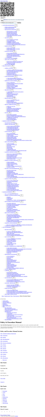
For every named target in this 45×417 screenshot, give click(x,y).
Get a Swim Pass (10, 40)
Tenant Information (12, 176)
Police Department (11, 266)
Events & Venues (9, 51)
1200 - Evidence (3, 354)
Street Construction (12, 164)
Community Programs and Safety (15, 91)
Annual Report (9, 313)
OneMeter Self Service (12, 134)
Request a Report (11, 96)
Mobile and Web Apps (10, 124)
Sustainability (8, 277)
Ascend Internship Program (14, 275)
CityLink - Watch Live (10, 283)
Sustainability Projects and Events (16, 281)
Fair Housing (10, 171)
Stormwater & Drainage (13, 186)
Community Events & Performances (15, 54)
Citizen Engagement (10, 315)
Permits (9, 197)
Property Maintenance (12, 185)
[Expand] (16, 25)
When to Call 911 (11, 106)
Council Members (11, 239)
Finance (9, 258)
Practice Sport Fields (12, 34)
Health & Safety (7, 65)
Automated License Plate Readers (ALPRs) (14, 318)
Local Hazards (10, 84)
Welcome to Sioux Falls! (11, 294)
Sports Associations (12, 33)
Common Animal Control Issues (14, 70)
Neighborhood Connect (11, 122)
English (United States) (13, 19)
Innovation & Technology (13, 262)
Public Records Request (13, 189)
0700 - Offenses (3, 344)
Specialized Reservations (13, 55)
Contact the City (9, 178)
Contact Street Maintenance (14, 166)
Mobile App (5, 400)
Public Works (10, 267)
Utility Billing (8, 131)
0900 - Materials (3, 348)
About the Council (11, 240)
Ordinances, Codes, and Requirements (16, 200)
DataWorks (5, 398)
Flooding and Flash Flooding (14, 88)
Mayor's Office (8, 229)
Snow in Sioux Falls (12, 163)
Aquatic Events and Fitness (14, 43)
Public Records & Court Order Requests (17, 291)
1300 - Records (3, 356)
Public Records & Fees (12, 290)
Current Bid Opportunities (13, 215)
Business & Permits (7, 191)
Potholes (9, 182)
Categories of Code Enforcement (15, 79)
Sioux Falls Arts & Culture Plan (15, 61)
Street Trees (10, 165)
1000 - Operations (3, 350)
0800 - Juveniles (3, 346)
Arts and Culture (9, 59)
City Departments (11, 188)
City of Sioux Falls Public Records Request (17, 293)
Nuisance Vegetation (12, 181)
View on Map (2, 378)
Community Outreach (12, 117)
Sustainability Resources (13, 280)
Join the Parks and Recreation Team (16, 274)
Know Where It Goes (12, 155)
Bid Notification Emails (12, 214)
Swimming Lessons (11, 41)
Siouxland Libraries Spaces (14, 56)
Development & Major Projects (12, 201)
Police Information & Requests (14, 115)
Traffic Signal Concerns (13, 184)
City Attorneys (10, 256)
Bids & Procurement (10, 212)
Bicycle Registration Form (11, 317)
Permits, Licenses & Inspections (12, 195)
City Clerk (9, 242)
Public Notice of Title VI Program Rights (14, 316)
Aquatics (7, 37)
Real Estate (10, 208)
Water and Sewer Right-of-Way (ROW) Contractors (19, 140)
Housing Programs (11, 170)
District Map (10, 244)
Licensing (9, 199)
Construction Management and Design (16, 204)
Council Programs (11, 243)
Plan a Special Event (12, 53)
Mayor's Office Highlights (13, 234)
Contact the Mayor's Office (14, 231)
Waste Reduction (11, 158)
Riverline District (11, 211)
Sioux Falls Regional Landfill (14, 153)
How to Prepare (11, 82)
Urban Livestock (11, 73)
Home (3, 296)
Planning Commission (12, 209)
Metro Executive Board (13, 111)
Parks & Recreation (9, 28)
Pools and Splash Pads (12, 39)
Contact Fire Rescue (12, 94)
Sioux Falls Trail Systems (13, 48)
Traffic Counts (11, 167)
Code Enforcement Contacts (14, 78)
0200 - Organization (3, 335)
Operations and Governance (14, 108)
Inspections (10, 198)
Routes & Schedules (12, 144)
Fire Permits (10, 95)
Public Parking (10, 162)
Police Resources (11, 118)
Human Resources (11, 261)
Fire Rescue (7, 89)
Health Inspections (12, 102)
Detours (9, 145)
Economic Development (13, 205)
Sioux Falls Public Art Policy (14, 62)
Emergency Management (11, 80)
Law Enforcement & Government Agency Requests (19, 292)
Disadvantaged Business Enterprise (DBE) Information (20, 219)
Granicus (16, 416)
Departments (5, 391)
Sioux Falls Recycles (12, 154)
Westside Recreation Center (14, 35)
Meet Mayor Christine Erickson (15, 232)
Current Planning (11, 207)
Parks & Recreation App (10, 27)
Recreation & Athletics (10, 29)
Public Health (10, 101)
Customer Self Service (12, 128)
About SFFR (9, 92)
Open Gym (9, 36)
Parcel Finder (10, 175)
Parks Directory (11, 47)
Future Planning (11, 206)
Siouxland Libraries (10, 64)
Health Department (12, 260)
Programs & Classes (12, 31)
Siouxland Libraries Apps (13, 129)
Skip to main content (4, 0)
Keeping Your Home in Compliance (15, 174)
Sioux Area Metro (9, 141)
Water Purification (11, 137)
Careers (9, 107)
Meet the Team (10, 233)
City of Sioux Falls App (12, 180)
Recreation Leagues (12, 32)
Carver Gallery (11, 63)
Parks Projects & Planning (13, 210)
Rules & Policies (11, 146)
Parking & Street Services (11, 160)
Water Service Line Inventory (14, 139)
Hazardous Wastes (11, 156)
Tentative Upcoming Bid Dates (14, 216)
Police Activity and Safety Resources (16, 116)
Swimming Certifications (13, 42)
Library (9, 263)
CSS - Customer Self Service (11, 193)
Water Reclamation (12, 138)
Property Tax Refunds (12, 173)
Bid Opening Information (13, 217)
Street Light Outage (12, 183)
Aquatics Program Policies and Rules (16, 44)
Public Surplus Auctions (13, 220)
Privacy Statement (3, 415)
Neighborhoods (11, 172)
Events (4, 395)
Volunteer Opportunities (11, 58)
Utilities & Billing (11, 187)
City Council (8, 236)
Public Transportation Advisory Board (16, 150)
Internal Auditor (11, 241)
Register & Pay (5, 397)
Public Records (8, 288)
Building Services (11, 203)
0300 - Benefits (3, 337)
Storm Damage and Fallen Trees (15, 83)
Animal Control (9, 68)
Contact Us (2, 382)
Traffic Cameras (11, 87)
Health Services (9, 98)
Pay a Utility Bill (11, 133)
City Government (7, 227)
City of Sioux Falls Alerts (13, 126)
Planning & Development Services (15, 268)
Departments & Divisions (11, 254)
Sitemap (8, 415)
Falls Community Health (13, 100)
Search (1, 22)
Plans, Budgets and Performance (15, 235)
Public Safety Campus (12, 86)
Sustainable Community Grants (15, 279)
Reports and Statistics (12, 110)
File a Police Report (12, 114)
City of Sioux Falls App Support (14, 190)
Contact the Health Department (15, 103)
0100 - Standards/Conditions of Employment (8, 333)
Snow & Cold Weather (12, 85)
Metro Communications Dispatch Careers (17, 276)
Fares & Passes (10, 143)
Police (6, 112)
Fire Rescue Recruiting (12, 93)
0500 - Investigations (4, 341)
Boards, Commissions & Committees (13, 246)
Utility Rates (10, 135)
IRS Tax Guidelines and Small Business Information (19, 224)
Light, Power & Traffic (12, 136)
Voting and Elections (10, 269)
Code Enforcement (9, 76)
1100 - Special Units (3, 352)
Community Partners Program (14, 221)
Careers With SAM (11, 149)
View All (9, 252)
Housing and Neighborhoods (12, 168)
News (4, 394)
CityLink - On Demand (12, 286)
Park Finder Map (11, 49)
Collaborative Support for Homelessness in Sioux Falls (21, 177)
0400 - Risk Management (4, 339)
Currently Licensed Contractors (13, 225)
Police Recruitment (12, 119)
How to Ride (10, 148)
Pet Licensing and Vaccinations (14, 71)
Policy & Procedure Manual (12, 312)
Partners (9, 57)
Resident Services (7, 120)
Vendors (9, 218)
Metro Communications (10, 104)
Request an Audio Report (13, 109)
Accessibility (5, 401)
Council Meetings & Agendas (14, 238)
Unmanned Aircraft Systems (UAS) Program (15, 314)
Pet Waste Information (12, 72)
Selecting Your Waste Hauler (14, 157)
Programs (9, 147)
